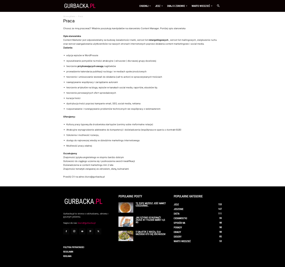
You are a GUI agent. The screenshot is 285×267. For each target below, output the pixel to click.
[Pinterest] (90, 231)
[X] (98, 231)
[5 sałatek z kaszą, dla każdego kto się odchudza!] (125, 236)
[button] (218, 6)
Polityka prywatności (73, 247)
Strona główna (69, 16)
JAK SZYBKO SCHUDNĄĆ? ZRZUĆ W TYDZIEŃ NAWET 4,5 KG (150, 220)
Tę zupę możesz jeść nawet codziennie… (151, 204)
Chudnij (143, 5)
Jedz (157, 5)
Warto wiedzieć (201, 5)
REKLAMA (67, 256)
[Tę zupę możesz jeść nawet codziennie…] (125, 207)
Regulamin (68, 252)
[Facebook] (66, 231)
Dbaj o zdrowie (176, 5)
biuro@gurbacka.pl (87, 223)
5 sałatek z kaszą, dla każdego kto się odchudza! (151, 233)
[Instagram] (74, 231)
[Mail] (82, 231)
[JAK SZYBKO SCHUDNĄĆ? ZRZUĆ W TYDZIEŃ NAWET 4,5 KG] (125, 221)
